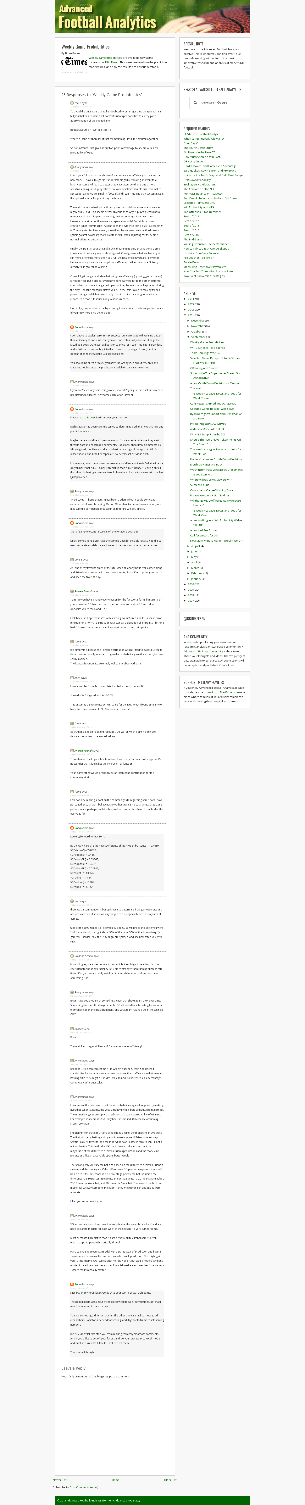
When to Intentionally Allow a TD (204, 138)
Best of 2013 (191, 216)
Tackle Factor (192, 262)
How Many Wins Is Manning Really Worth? (216, 540)
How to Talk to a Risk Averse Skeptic (206, 248)
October (196, 331)
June (194, 551)
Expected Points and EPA (199, 203)
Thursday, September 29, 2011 (83, 106)
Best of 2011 (191, 225)
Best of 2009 (191, 235)
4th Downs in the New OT (199, 152)
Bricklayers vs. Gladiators (200, 184)
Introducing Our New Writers (208, 424)
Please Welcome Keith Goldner (209, 495)
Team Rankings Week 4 (205, 353)
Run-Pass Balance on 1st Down (203, 193)
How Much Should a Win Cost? (202, 157)
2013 (191, 304)
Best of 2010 (191, 230)
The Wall (195, 388)
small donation (207, 692)
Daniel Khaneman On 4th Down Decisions (216, 459)
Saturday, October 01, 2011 (81, 996)
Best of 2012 (191, 221)
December (198, 320)
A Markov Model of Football (207, 429)
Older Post (170, 1480)
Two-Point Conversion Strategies (204, 276)
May (194, 557)
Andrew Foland (83, 591)
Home (116, 1480)
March (195, 568)
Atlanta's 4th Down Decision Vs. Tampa (214, 383)
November (198, 326)
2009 (191, 589)
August (196, 546)
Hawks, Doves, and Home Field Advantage (210, 166)
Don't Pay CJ (191, 143)
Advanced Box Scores (204, 530)
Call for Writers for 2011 (205, 535)
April (194, 562)
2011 (191, 315)
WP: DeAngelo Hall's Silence (207, 348)
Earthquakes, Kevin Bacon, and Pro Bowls (210, 170)
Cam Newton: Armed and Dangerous (213, 403)
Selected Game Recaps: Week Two (212, 409)
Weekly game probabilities (105, 58)
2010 (191, 584)
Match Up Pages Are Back (206, 464)
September (198, 337)
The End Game (193, 239)
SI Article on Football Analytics (202, 134)
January (196, 579)
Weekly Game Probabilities (85, 46)
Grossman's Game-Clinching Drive (211, 490)
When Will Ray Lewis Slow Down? (211, 479)
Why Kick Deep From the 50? (207, 434)
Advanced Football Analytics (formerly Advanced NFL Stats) (103, 1500)
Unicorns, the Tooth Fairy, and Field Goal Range (213, 175)
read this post (87, 417)
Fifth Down (111, 62)
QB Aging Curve (193, 161)
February (197, 573)
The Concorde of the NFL (199, 189)
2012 (191, 309)
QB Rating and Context (204, 368)
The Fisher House (231, 692)
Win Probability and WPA (199, 207)
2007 (191, 600)
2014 (191, 299)
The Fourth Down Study (198, 148)
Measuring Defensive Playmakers (205, 267)
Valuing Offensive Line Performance (206, 244)
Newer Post (60, 1480)
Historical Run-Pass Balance (201, 253)
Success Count (199, 485)
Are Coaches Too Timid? (199, 258)
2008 (191, 595)
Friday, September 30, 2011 (82, 727)
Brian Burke (81, 327)
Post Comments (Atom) (84, 1487)
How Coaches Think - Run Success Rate (208, 271)
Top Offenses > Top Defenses (203, 212)
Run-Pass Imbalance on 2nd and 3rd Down (210, 198)
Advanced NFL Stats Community (203, 651)
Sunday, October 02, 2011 (81, 1100)
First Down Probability (197, 180)
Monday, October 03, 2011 (81, 1219)
